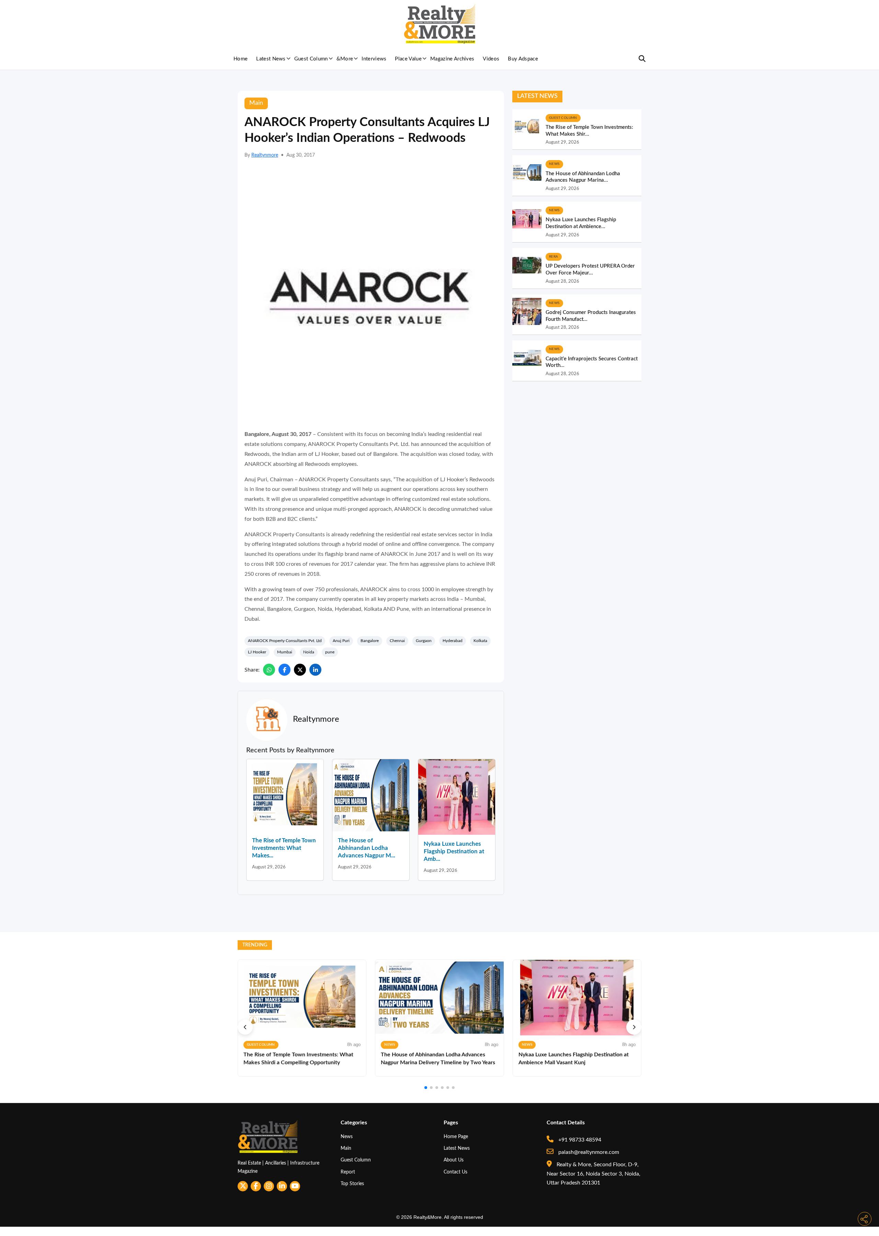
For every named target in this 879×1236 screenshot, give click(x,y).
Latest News (271, 58)
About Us (454, 1159)
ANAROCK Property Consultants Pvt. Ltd (285, 641)
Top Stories (352, 1183)
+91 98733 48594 (579, 1140)
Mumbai (284, 652)
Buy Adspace (523, 58)
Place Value (408, 58)
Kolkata (480, 641)
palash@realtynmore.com (588, 1152)
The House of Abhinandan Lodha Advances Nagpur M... (366, 848)
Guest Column (311, 58)
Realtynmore (264, 155)
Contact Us (455, 1172)
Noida (308, 652)
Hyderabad (453, 641)
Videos (491, 58)
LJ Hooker (257, 652)
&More (344, 58)
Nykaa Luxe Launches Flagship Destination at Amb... (454, 851)
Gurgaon (424, 641)
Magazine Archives (452, 58)
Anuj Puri (341, 641)
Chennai (397, 641)
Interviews (374, 58)
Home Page (456, 1136)
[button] (245, 1027)
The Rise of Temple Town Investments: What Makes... (284, 848)
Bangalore (370, 641)
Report (348, 1172)
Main (346, 1148)
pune (329, 652)
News (347, 1136)
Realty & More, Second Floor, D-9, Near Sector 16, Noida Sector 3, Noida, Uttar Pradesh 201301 (593, 1174)
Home (240, 58)
